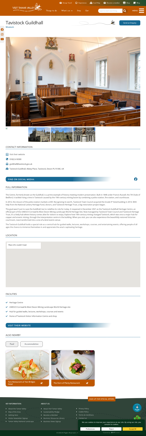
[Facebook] (2, 30)
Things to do (51, 11)
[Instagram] (2, 34)
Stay (79, 11)
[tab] (12, 344)
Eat (87, 11)
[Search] (125, 11)
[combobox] (110, 11)
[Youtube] (2, 39)
